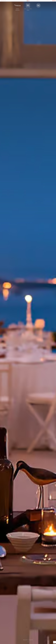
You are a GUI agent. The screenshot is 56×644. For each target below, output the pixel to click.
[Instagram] (55, 0)
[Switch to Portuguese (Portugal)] (27, 0)
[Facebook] (53, 0)
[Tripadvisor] (52, 0)
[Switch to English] (29, 0)
